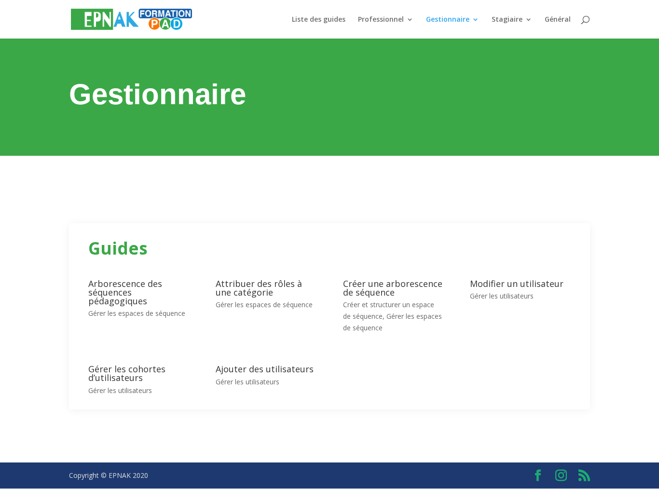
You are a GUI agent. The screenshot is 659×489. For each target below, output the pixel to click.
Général (558, 20)
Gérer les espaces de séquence (136, 313)
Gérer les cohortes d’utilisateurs (126, 373)
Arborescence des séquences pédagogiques (125, 292)
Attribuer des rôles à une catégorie (259, 288)
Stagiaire (507, 20)
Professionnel (381, 20)
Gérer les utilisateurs (502, 295)
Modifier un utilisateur (516, 283)
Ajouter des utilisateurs (265, 369)
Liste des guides (318, 20)
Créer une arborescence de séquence (392, 288)
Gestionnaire (447, 20)
